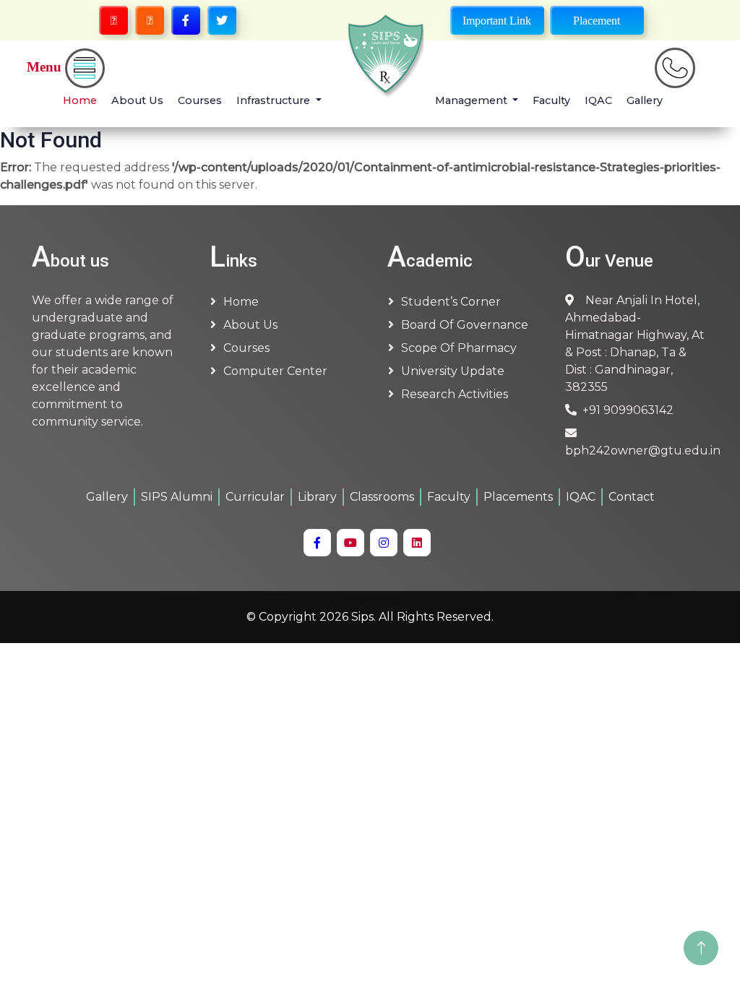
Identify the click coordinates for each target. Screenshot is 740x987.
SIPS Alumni (176, 497)
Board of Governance (464, 325)
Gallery (645, 100)
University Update (452, 371)
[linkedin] (417, 542)
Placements (518, 497)
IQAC (598, 100)
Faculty (551, 100)
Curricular (255, 497)
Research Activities (454, 394)
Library (317, 497)
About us (250, 325)
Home (80, 100)
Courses (200, 100)
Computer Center (275, 371)
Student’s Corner (451, 302)
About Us (137, 100)
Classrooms (382, 497)
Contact (631, 497)
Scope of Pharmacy (459, 348)
